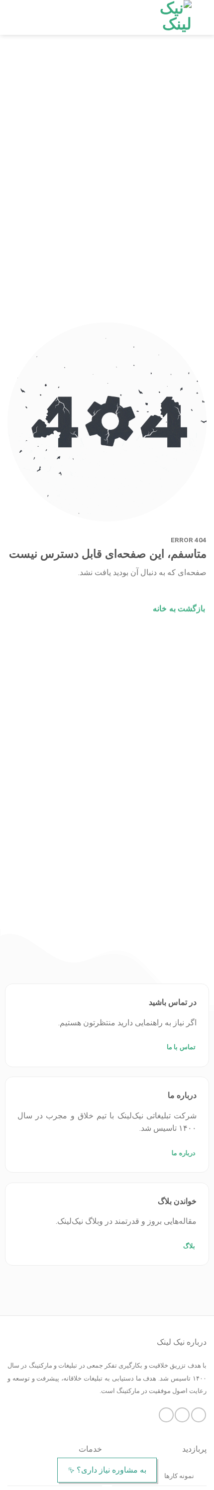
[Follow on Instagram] (182, 1414)
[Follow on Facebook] (198, 1414)
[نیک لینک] (168, 17)
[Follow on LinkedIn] (166, 1414)
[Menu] (13, 17)
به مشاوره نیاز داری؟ (111, 1470)
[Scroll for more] (107, 906)
